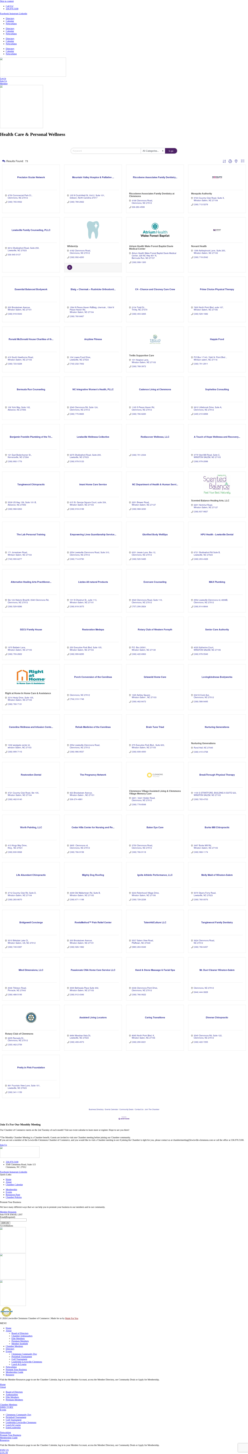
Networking (11, 23)
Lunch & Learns (18, 1364)
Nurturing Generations (203, 743)
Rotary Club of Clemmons (19, 1034)
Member (4, 83)
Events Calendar (111, 1109)
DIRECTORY (6, 1407)
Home (8, 1328)
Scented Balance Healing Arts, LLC (210, 500)
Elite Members (18, 1338)
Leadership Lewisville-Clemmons (26, 1362)
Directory (10, 18)
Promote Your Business (16, 1369)
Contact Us (139, 1109)
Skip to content (7, 1)
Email (7, 1217)
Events (9, 1351)
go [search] (172, 150)
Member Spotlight (19, 1343)
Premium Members (20, 1341)
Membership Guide (14, 1372)
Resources (4, 1440)
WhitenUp (72, 246)
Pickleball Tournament (21, 1356)
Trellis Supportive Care (141, 355)
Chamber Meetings (14, 1346)
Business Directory (96, 1109)
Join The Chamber (152, 1109)
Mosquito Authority (201, 193)
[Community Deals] (69, 269)
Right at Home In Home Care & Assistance (28, 693)
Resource (10, 1374)
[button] (3, 161)
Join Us (3, 1145)
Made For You (71, 1318)
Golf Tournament (19, 1359)
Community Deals (126, 1109)
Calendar (10, 21)
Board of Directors (19, 1333)
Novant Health (199, 246)
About (8, 1330)
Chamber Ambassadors (21, 1336)
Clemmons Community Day (24, 1354)
